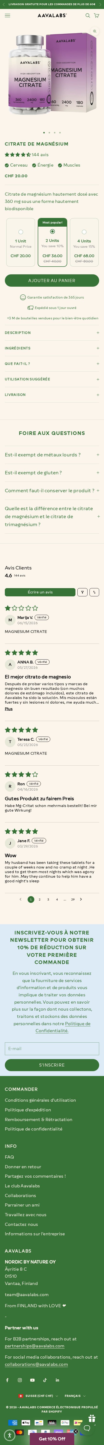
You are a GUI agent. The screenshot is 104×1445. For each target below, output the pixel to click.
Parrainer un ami (22, 1205)
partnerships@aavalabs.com (35, 1346)
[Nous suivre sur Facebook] (7, 1380)
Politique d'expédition (28, 1110)
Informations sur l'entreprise (35, 1234)
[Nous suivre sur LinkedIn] (57, 1380)
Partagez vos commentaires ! (35, 1176)
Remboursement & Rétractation (38, 1119)
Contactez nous (21, 1224)
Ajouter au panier (51, 280)
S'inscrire (52, 1065)
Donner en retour (23, 1166)
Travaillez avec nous (26, 1214)
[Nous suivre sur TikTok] (45, 1380)
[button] (18, 154)
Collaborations (20, 1195)
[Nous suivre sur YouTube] (32, 1380)
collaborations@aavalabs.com (36, 1364)
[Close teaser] (75, 1431)
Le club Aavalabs (22, 1186)
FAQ (9, 1157)
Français (73, 1396)
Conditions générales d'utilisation (40, 1100)
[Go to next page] (82, 899)
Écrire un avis (40, 592)
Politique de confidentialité (33, 1129)
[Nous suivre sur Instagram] (19, 1380)
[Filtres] (82, 592)
